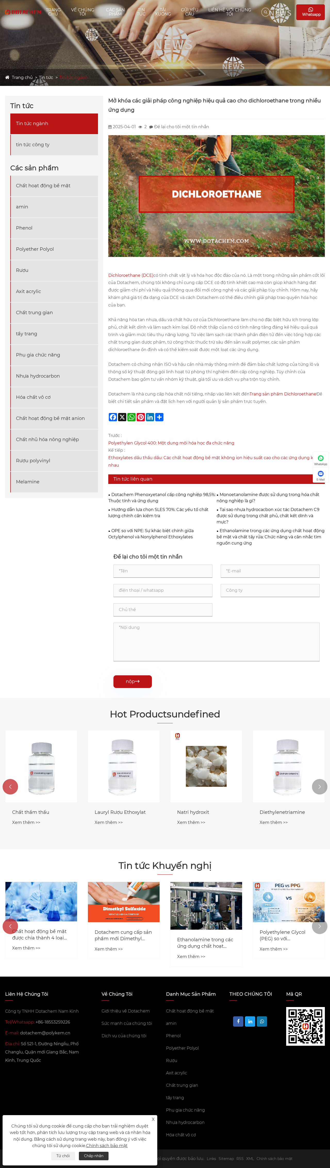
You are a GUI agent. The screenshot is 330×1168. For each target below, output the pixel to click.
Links (211, 1158)
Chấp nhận (93, 1156)
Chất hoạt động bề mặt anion (50, 418)
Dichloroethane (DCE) (130, 275)
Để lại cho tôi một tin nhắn (181, 126)
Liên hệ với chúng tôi (229, 12)
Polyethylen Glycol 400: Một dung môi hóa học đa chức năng (171, 443)
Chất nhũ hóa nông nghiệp (47, 439)
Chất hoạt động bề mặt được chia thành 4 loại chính (39, 935)
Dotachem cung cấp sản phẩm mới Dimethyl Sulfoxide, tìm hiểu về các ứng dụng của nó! (123, 935)
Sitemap (226, 1158)
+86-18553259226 (53, 1022)
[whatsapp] (262, 1021)
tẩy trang (26, 334)
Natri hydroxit (193, 812)
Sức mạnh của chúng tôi (127, 1023)
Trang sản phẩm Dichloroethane (283, 394)
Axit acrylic (28, 291)
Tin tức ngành (73, 77)
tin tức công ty (33, 145)
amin (22, 207)
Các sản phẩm (115, 12)
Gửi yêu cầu (190, 12)
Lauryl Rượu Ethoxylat (120, 812)
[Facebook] (238, 1021)
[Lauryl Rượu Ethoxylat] (124, 766)
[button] (10, 786)
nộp (132, 681)
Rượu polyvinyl (33, 461)
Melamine (27, 482)
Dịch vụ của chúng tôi (124, 1035)
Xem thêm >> (26, 822)
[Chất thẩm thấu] (41, 766)
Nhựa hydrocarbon (38, 376)
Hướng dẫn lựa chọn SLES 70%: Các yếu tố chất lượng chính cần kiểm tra (158, 512)
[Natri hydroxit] (206, 766)
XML (250, 1158)
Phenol (24, 228)
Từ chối (63, 1156)
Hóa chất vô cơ (33, 397)
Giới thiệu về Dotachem (126, 1011)
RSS (240, 1158)
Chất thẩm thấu (30, 812)
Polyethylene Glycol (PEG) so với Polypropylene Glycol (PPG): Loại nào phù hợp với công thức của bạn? (288, 935)
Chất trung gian (34, 312)
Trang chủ (53, 12)
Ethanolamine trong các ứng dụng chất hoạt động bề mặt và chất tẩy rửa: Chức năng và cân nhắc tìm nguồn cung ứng (271, 537)
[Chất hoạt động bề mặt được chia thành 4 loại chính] (41, 901)
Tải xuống (163, 12)
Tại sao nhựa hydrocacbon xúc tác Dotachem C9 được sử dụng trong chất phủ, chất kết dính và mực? (268, 515)
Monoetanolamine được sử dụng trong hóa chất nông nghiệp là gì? (268, 497)
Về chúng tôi (82, 12)
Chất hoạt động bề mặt (43, 186)
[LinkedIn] (250, 1021)
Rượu (22, 270)
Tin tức (141, 12)
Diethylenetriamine (282, 812)
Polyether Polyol (35, 249)
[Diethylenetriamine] (289, 766)
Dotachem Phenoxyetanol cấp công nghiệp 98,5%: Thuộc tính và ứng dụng (162, 497)
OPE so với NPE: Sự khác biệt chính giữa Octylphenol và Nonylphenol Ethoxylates (151, 533)
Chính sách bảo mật (275, 1158)
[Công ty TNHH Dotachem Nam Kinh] (23, 12)
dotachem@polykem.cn (45, 1033)
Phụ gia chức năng (38, 355)
